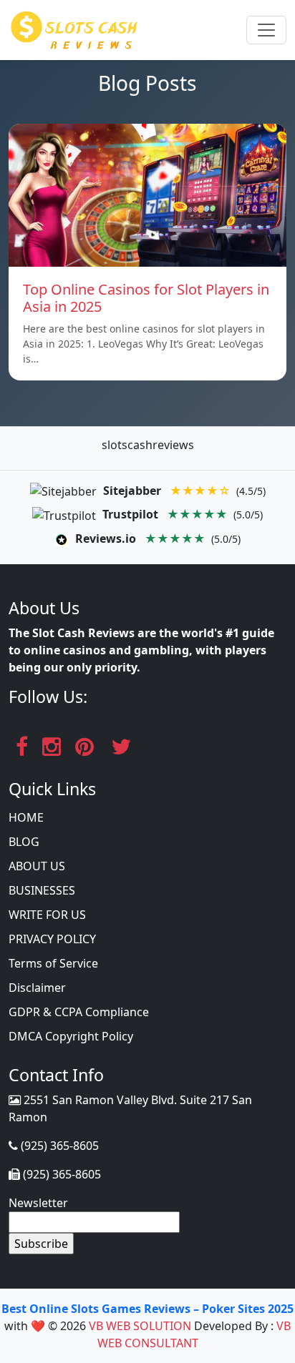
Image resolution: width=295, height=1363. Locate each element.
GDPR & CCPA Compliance (79, 1012)
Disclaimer (37, 987)
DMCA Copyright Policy (71, 1036)
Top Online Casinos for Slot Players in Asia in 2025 (146, 298)
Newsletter (38, 1203)
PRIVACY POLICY (52, 939)
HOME (26, 817)
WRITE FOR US (47, 914)
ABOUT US (37, 866)
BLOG (24, 842)
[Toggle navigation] (266, 30)
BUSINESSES (42, 890)
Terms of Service (53, 963)
